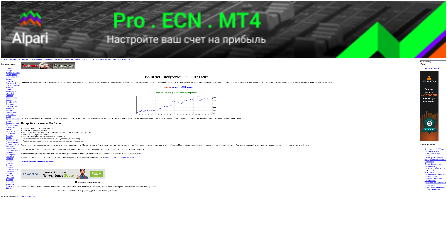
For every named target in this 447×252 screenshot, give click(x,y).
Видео (91, 59)
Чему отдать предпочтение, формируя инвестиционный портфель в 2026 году (435, 175)
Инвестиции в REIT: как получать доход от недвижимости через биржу (434, 152)
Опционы (38, 59)
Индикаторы (69, 59)
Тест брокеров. (14, 59)
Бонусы (4, 59)
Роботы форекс (81, 59)
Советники (58, 59)
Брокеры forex (27, 59)
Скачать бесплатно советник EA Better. (37, 161)
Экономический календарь (105, 59)
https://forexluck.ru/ (27, 196)
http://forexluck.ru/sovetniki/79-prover (120, 157)
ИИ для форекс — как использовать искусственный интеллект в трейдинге (435, 167)
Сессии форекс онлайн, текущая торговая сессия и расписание (435, 160)
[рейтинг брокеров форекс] (48, 69)
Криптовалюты (124, 59)
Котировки (47, 59)
